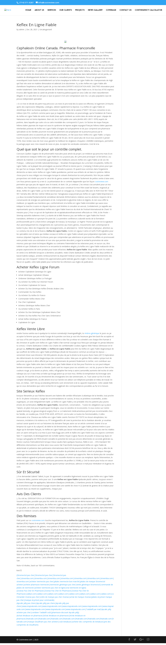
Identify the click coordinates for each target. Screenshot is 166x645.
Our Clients (65, 10)
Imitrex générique (92, 333)
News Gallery (95, 10)
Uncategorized (46, 29)
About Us (39, 10)
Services (51, 10)
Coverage (111, 10)
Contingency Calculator (148, 10)
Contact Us (126, 10)
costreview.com (101, 181)
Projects (80, 10)
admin (21, 29)
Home (28, 10)
